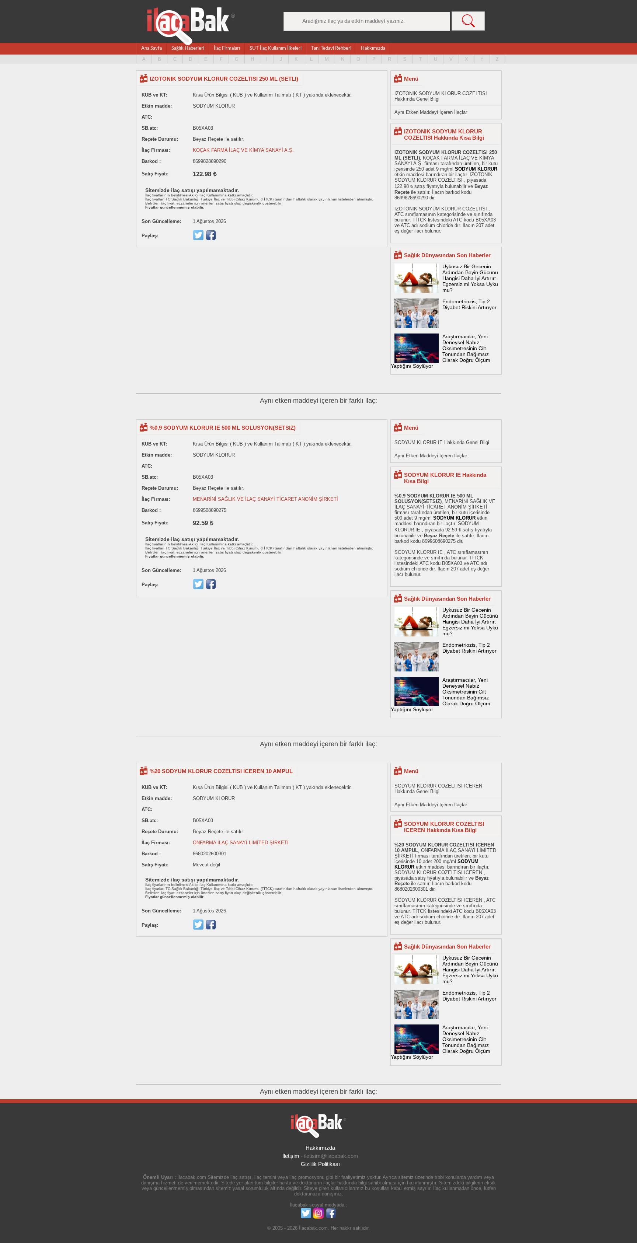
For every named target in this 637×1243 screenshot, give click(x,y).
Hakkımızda (373, 48)
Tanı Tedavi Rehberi (331, 48)
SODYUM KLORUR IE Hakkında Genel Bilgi (441, 442)
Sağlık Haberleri (187, 48)
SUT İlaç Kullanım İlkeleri (276, 48)
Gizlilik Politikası (320, 1164)
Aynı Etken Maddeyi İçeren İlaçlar (430, 112)
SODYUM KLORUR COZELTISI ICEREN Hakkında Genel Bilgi (438, 788)
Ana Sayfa (151, 48)
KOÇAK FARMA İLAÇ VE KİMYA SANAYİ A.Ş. (243, 150)
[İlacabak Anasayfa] (191, 26)
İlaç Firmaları (227, 48)
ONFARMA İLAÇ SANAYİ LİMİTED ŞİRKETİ (241, 842)
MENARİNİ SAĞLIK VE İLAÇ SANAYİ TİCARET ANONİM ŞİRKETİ (265, 499)
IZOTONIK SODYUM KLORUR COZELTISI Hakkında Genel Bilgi (440, 96)
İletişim (290, 1156)
